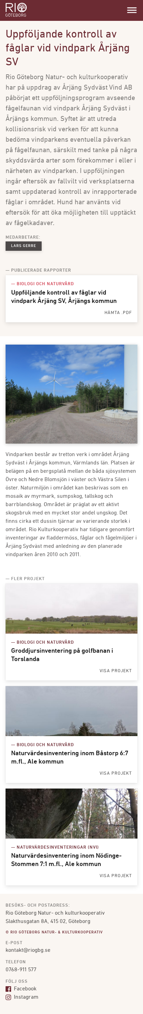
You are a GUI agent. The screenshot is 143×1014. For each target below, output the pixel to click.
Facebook (24, 989)
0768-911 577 (21, 970)
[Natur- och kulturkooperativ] (16, 16)
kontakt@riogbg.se (28, 950)
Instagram (25, 997)
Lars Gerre (23, 246)
